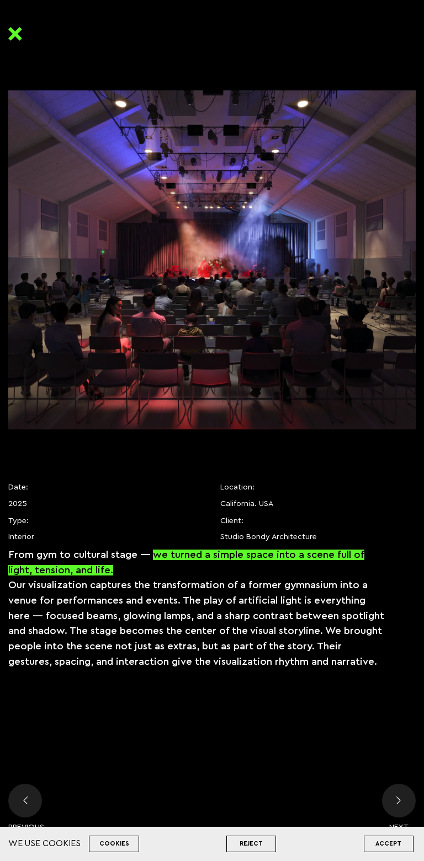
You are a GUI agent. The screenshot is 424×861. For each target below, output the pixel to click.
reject (251, 844)
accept (388, 844)
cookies (114, 844)
